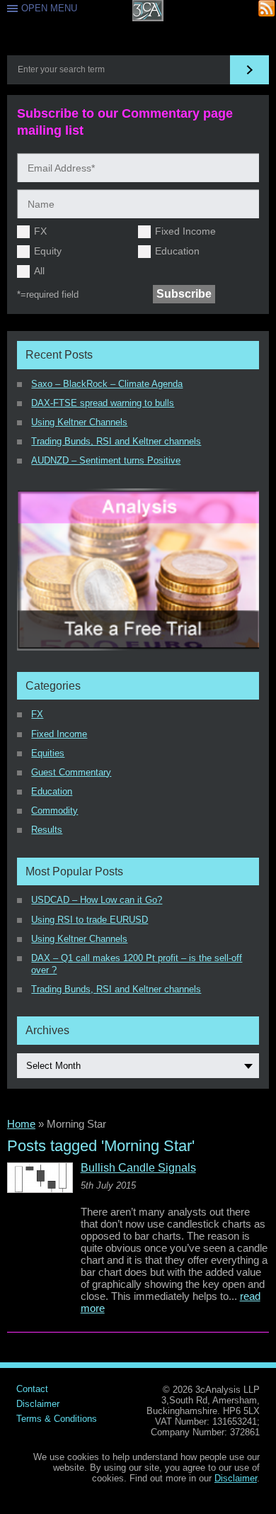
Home (21, 1124)
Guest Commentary (71, 772)
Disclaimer (37, 1403)
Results (46, 829)
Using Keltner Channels (79, 422)
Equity (48, 251)
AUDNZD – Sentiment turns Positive (105, 460)
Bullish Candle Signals (138, 1168)
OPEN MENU (49, 8)
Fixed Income (185, 231)
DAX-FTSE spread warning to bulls (102, 403)
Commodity (54, 810)
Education (177, 251)
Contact (32, 1389)
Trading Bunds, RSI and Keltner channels (116, 441)
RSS (267, 9)
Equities (47, 753)
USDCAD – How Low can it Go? (96, 900)
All (39, 270)
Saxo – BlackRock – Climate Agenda (107, 383)
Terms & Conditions (56, 1418)
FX (40, 231)
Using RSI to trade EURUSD (89, 919)
